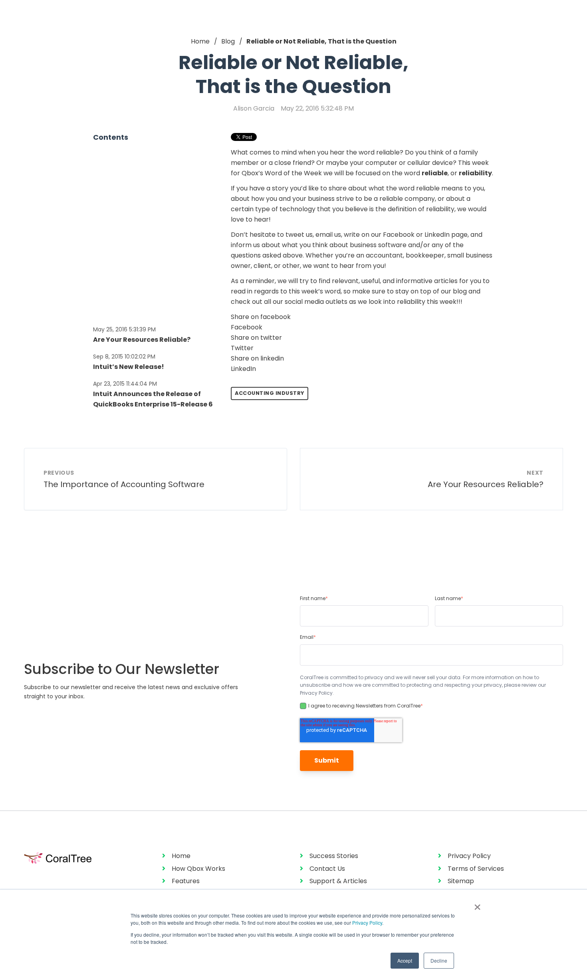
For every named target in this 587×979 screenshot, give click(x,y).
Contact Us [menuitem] (327, 868)
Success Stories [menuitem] (333, 855)
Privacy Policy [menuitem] (469, 855)
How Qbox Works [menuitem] (198, 868)
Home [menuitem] (181, 855)
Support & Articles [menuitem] (338, 881)
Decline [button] (438, 960)
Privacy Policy (367, 922)
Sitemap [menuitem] (461, 881)
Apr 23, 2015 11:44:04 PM (125, 384)
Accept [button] (404, 960)
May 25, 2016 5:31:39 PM (124, 329)
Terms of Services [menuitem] (476, 868)
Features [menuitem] (186, 881)
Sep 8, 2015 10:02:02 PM (124, 357)
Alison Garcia (253, 108)
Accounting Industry (269, 393)
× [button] (477, 904)
